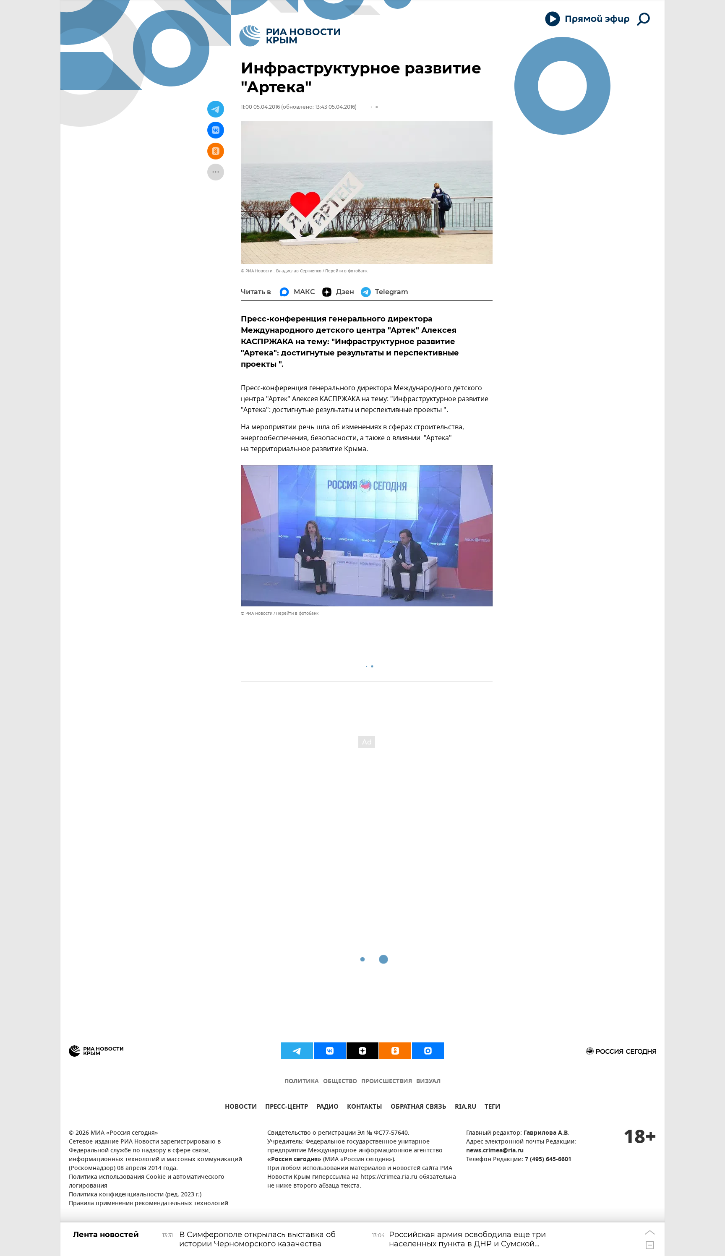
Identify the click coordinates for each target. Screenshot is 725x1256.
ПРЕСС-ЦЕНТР (286, 1107)
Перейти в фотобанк (346, 271)
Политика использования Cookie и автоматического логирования (146, 1181)
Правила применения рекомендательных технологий (148, 1204)
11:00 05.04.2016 (260, 107)
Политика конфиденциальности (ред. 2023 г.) (135, 1195)
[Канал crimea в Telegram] (297, 1050)
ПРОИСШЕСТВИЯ (386, 1081)
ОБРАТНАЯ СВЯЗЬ (418, 1107)
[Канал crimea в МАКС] (428, 1050)
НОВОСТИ (241, 1107)
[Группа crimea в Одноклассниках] (395, 1050)
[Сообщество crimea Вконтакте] (330, 1050)
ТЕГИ (492, 1107)
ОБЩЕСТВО (340, 1081)
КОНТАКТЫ (364, 1107)
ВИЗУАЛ (428, 1081)
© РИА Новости (256, 613)
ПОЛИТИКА (301, 1081)
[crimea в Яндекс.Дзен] (362, 1050)
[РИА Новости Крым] (289, 36)
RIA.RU (465, 1107)
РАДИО (327, 1107)
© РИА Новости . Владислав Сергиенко (281, 271)
